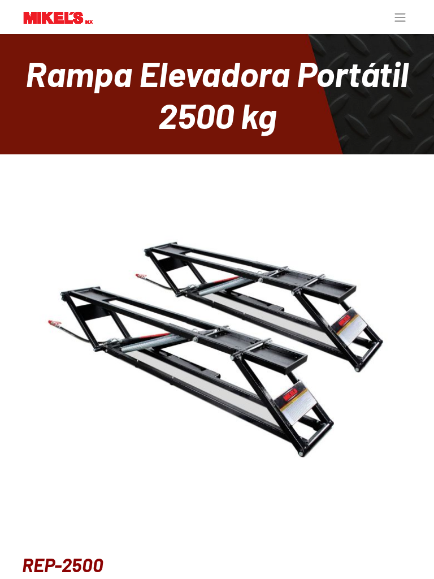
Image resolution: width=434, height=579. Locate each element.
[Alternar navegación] (400, 17)
